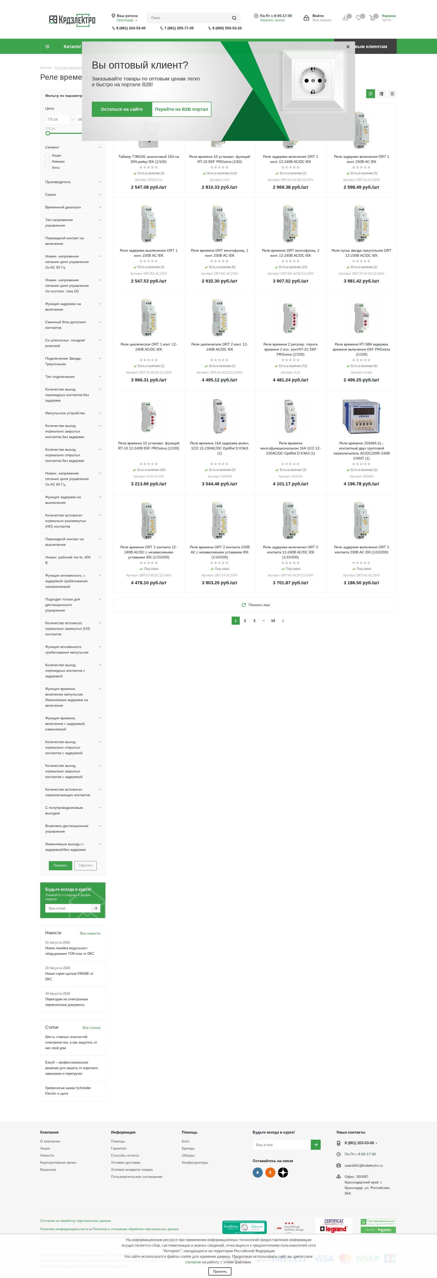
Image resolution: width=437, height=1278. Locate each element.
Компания (49, 1132)
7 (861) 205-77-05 (179, 28)
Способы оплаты (125, 1155)
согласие (193, 1262)
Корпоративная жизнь (58, 1162)
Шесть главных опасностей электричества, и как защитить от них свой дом (71, 1042)
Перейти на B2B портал (181, 109)
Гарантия (118, 1148)
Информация (123, 1132)
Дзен (283, 1172)
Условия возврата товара (132, 1169)
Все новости (90, 933)
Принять (220, 1271)
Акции (45, 1148)
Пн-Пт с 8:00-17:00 (276, 16)
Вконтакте (258, 1172)
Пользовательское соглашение (136, 1177)
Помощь (118, 1141)
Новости (47, 1155)
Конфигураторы (195, 1162)
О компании (50, 1141)
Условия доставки (125, 1162)
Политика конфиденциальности (64, 1229)
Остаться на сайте (122, 109)
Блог (185, 1141)
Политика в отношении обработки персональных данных (136, 1229)
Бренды (188, 1148)
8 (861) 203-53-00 (131, 28)
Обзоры (188, 1155)
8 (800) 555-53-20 (227, 28)
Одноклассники (270, 1172)
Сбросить (85, 865)
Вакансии (48, 1169)
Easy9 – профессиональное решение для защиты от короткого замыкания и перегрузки (71, 1067)
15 (273, 621)
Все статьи (91, 1028)
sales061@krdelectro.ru (364, 1165)
